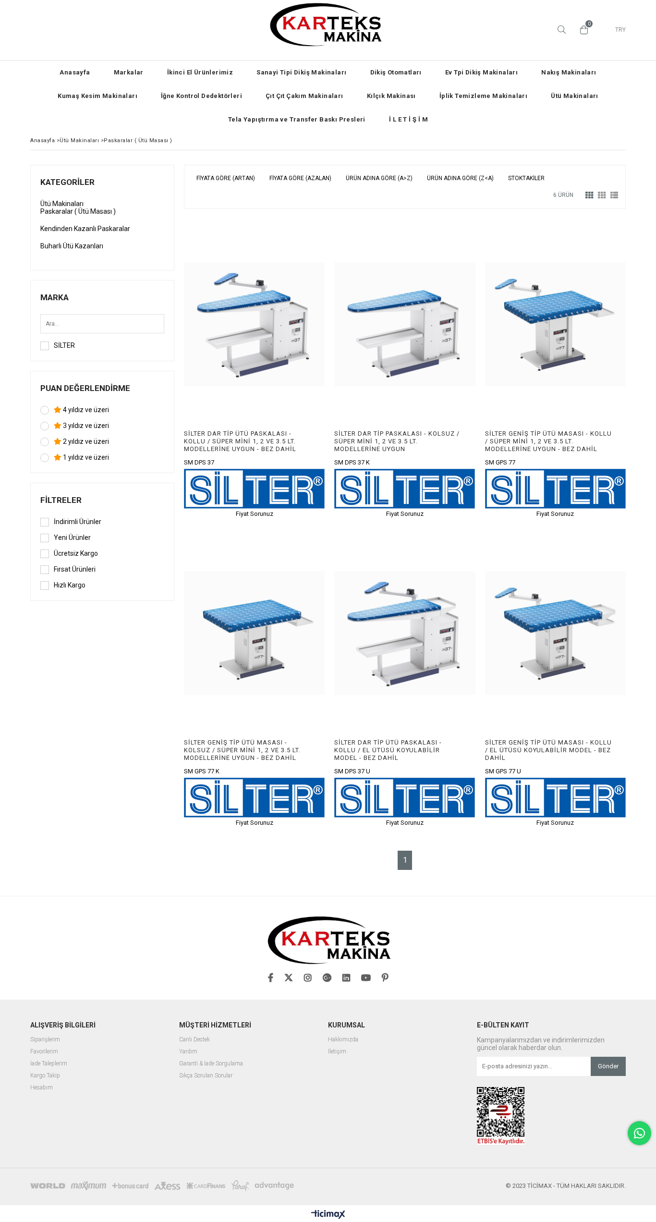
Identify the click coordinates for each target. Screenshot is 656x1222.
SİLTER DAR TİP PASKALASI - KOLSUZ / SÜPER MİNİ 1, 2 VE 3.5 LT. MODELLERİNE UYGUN (397, 441)
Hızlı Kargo (69, 585)
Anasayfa (75, 72)
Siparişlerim (45, 1040)
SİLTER (64, 345)
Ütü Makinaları (574, 95)
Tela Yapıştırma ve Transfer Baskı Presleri (296, 119)
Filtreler (61, 500)
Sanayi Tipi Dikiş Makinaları (301, 72)
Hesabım (41, 1088)
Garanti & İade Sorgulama (211, 1064)
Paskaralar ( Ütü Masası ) (78, 211)
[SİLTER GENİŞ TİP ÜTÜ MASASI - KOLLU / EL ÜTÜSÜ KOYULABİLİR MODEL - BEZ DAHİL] (555, 633)
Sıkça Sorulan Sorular (205, 1076)
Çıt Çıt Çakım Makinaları (304, 95)
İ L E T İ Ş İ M (408, 119)
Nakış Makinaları (568, 72)
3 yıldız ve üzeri (85, 425)
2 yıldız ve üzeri (85, 441)
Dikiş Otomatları (396, 72)
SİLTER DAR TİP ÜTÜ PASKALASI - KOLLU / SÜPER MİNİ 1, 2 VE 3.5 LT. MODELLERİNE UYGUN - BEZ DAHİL (240, 441)
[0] (581, 29)
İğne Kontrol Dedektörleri (201, 95)
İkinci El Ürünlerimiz (200, 72)
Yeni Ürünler (72, 537)
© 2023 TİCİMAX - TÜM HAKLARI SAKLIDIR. (566, 1185)
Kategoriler (67, 182)
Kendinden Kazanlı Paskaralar (85, 228)
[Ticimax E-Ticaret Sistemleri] (328, 1215)
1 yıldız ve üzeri (85, 457)
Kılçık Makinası (391, 95)
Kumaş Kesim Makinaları (97, 95)
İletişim (337, 1052)
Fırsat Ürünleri (75, 569)
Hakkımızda (343, 1040)
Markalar (129, 72)
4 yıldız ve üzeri (85, 410)
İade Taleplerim (48, 1064)
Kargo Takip (45, 1076)
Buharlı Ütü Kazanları (71, 246)
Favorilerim (44, 1052)
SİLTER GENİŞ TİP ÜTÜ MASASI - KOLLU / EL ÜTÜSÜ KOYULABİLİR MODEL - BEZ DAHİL (548, 750)
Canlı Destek (194, 1040)
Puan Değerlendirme (85, 388)
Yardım (188, 1052)
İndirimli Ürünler (77, 521)
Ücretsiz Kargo (76, 553)
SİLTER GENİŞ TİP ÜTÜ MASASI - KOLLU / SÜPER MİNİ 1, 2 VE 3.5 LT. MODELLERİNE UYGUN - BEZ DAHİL (548, 441)
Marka (54, 297)
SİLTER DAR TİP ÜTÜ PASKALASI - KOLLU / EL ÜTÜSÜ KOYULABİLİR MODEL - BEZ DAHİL (388, 750)
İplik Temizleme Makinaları (483, 95)
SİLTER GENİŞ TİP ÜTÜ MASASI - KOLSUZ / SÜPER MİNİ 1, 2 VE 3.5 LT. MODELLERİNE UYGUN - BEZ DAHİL (242, 750)
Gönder (608, 1066)
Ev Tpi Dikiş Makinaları (481, 72)
